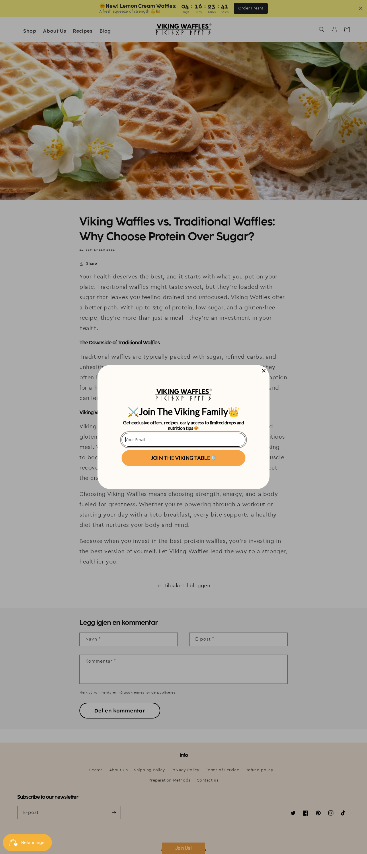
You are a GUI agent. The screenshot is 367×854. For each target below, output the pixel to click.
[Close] (263, 370)
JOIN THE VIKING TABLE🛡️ (183, 458)
